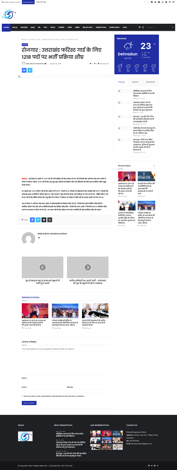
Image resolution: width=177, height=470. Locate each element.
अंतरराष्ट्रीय (24, 27)
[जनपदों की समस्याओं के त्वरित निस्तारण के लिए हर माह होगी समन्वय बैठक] (95, 310)
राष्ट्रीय (70, 27)
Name (25, 378)
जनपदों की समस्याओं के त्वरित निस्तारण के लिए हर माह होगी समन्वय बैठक (93, 322)
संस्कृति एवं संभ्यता (101, 27)
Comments (150, 82)
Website (70, 387)
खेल (39, 27)
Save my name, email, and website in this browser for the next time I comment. (54, 396)
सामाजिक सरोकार (114, 27)
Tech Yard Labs (66, 466)
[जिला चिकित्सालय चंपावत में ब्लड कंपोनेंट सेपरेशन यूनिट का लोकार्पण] (118, 440)
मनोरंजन (52, 27)
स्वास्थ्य (125, 27)
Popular (121, 82)
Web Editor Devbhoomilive (35, 64)
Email (24, 387)
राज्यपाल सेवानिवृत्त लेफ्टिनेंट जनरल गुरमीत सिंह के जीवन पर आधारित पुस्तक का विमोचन (126, 218)
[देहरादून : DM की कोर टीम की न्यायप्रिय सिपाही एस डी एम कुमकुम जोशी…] (124, 119)
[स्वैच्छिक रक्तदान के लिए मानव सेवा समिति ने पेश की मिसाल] (124, 94)
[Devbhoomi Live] (9, 14)
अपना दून (14, 27)
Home (25, 39)
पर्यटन (45, 27)
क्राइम (33, 27)
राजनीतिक (61, 27)
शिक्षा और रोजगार (87, 27)
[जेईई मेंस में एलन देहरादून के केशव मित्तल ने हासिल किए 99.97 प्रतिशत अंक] (124, 131)
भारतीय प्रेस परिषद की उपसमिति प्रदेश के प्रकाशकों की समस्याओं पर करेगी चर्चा (59, 2)
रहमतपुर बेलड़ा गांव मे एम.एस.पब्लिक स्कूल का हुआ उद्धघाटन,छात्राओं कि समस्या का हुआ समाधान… (143, 106)
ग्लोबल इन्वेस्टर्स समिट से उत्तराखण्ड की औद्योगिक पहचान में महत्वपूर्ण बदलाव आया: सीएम (65, 322)
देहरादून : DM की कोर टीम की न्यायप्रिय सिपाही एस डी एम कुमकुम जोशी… (143, 119)
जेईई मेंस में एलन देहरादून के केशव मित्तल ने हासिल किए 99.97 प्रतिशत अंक (144, 130)
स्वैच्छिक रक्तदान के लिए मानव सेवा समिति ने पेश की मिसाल (143, 93)
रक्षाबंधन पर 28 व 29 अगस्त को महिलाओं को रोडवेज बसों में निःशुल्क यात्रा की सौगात (34, 322)
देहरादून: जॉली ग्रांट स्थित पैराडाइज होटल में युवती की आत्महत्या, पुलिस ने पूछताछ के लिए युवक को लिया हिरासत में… (144, 144)
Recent (135, 82)
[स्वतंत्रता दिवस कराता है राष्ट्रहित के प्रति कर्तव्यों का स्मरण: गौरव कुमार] (107, 447)
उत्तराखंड (6, 27)
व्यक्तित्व (77, 27)
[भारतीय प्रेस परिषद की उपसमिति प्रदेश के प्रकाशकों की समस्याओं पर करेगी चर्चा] (146, 176)
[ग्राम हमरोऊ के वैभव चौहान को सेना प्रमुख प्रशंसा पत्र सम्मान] (95, 433)
